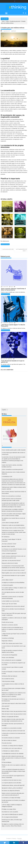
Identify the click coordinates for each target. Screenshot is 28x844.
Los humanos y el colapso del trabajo (11, 797)
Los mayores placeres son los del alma (11, 782)
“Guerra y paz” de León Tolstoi (9, 603)
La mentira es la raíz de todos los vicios (11, 780)
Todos (7, 21)
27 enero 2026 (5, 286)
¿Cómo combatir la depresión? (9, 553)
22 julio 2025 (5, 358)
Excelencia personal (15, 21)
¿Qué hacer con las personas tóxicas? (11, 560)
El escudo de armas (6, 743)
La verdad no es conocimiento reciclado (12, 728)
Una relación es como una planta (10, 811)
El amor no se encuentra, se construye (11, 496)
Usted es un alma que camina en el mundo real (13, 730)
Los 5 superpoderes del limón (21, 250)
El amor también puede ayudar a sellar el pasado (14, 450)
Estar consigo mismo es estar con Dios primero (13, 528)
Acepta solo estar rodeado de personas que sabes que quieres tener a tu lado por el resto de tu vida (14, 757)
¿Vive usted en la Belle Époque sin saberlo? (12, 814)
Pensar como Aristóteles (8, 657)
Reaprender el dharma (7, 640)
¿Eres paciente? (6, 706)
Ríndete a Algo (5, 708)
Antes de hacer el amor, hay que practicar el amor (14, 711)
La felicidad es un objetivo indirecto (10, 751)
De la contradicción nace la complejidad (12, 660)
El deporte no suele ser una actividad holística (13, 525)
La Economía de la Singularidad (9, 655)
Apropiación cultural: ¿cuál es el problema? (12, 788)
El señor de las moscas (7, 622)
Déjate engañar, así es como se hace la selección (14, 573)
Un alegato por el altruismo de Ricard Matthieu (13, 582)
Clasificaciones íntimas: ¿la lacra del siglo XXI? (13, 785)
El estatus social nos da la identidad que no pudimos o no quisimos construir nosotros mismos (12, 629)
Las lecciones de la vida (8, 249)
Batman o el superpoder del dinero (10, 716)
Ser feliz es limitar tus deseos (9, 740)
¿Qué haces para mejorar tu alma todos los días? (14, 703)
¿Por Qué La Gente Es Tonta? (9, 543)
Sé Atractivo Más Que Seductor (9, 676)
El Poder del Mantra (6, 762)
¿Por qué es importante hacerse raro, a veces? (13, 570)
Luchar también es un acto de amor (10, 601)
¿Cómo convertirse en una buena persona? (12, 469)
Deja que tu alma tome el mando (10, 563)
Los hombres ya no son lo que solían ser (12, 748)
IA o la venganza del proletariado (10, 817)
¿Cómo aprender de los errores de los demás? (13, 606)
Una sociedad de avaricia (8, 678)
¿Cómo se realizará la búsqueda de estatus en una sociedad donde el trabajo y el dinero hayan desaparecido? (13, 771)
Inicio (3, 21)
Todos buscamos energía (8, 681)
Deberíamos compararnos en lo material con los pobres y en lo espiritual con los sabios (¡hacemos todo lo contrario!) (14, 694)
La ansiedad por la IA (7, 476)
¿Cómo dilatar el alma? (7, 580)
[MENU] (6, 13)
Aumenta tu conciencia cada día (10, 625)
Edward (14, 31)
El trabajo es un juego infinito (9, 809)
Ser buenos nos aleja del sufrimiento (11, 790)
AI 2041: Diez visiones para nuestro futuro (12, 643)
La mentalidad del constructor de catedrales (12, 753)
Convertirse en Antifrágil (8, 638)
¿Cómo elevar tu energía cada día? (10, 522)
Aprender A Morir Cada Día (8, 546)
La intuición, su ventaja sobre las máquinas (12, 745)
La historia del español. (7, 585)
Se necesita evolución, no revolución (11, 737)
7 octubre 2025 (5, 322)
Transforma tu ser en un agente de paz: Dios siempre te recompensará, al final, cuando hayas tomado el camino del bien (14, 532)
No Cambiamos (5, 536)
